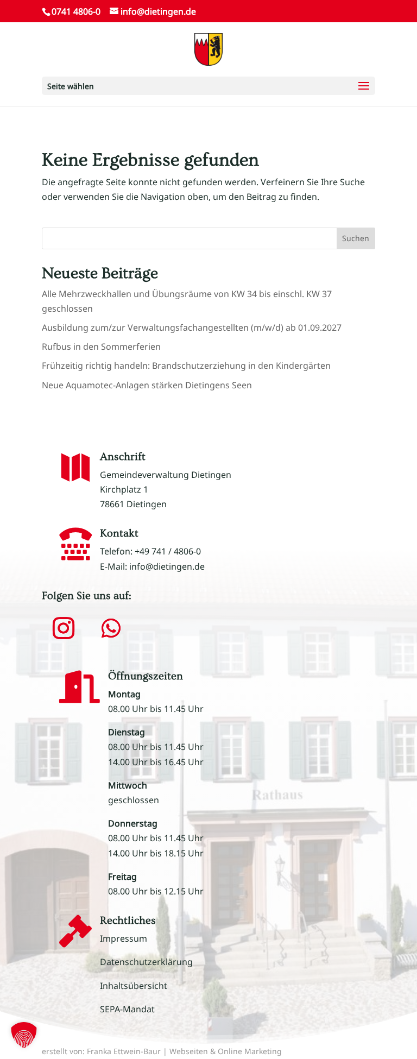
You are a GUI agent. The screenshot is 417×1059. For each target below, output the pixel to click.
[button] (208, 86)
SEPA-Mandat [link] (127, 1009)
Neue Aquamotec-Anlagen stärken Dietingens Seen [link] (147, 385)
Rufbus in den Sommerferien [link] (101, 346)
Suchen (355, 238)
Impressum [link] (123, 938)
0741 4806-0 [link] (76, 11)
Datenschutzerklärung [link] (146, 962)
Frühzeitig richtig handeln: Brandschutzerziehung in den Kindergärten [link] (186, 365)
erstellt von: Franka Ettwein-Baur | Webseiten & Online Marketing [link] (162, 1051)
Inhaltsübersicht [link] (133, 986)
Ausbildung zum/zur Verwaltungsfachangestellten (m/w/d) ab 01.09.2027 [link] (192, 327)
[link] (208, 48)
